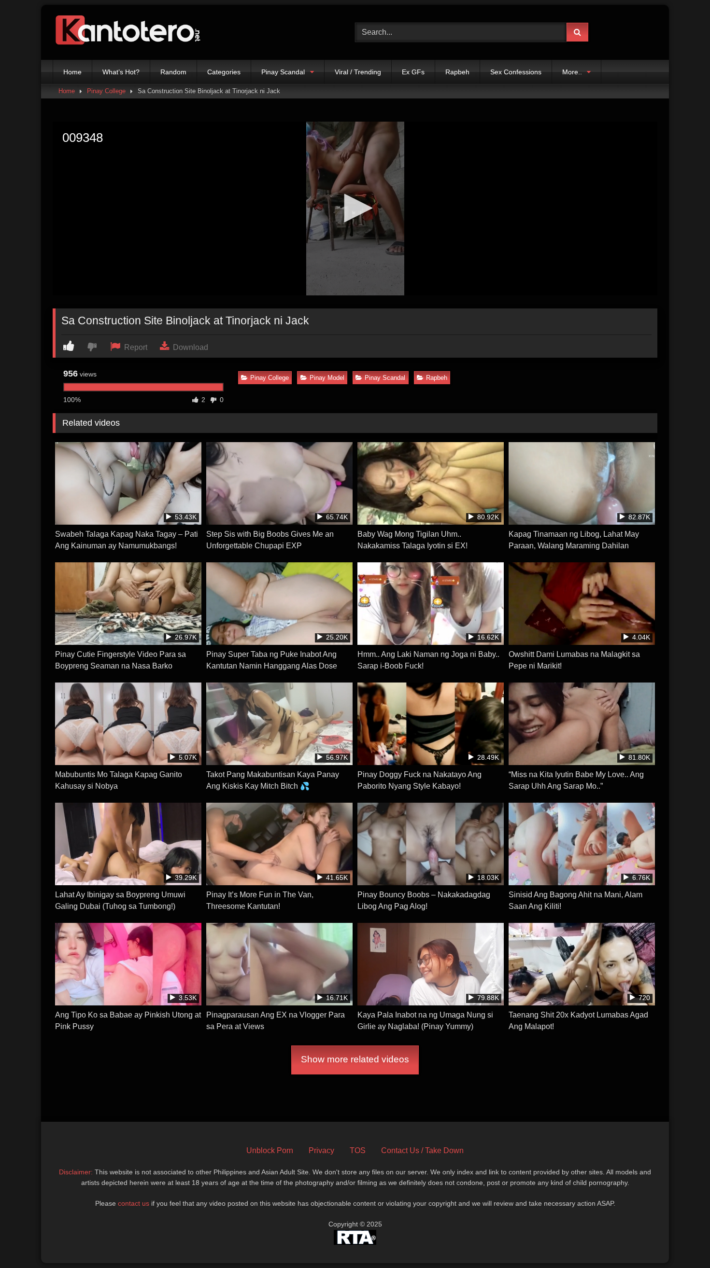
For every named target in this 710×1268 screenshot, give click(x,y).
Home (72, 72)
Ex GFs (413, 72)
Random (173, 72)
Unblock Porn (269, 1150)
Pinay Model (327, 377)
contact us (133, 1203)
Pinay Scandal (283, 72)
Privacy (321, 1150)
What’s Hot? (121, 72)
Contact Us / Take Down (422, 1150)
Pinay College (106, 91)
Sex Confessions (515, 72)
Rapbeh (457, 72)
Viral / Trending (358, 72)
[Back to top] (680, 1239)
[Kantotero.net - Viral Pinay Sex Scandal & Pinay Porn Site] (130, 32)
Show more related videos (355, 1059)
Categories (224, 72)
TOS (358, 1150)
